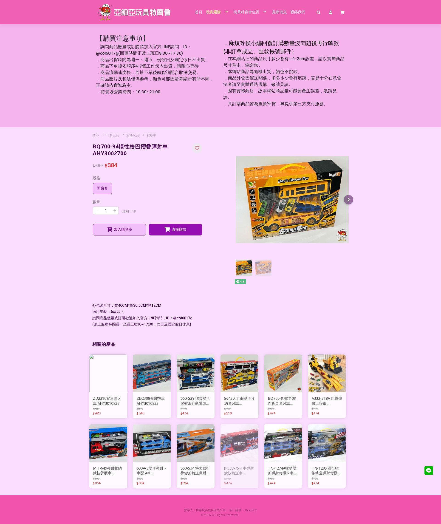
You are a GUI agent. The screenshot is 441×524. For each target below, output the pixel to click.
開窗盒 (102, 188)
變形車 (151, 135)
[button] (319, 12)
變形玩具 (132, 135)
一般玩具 (112, 135)
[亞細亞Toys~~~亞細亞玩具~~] (135, 12)
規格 (96, 178)
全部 (95, 135)
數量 (96, 202)
